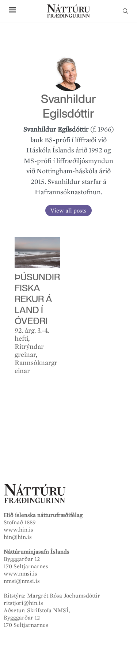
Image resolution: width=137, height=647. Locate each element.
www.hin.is (18, 529)
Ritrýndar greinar (29, 351)
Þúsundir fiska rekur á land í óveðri (37, 298)
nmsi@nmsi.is (22, 581)
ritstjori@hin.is (23, 603)
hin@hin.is (18, 537)
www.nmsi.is (20, 573)
